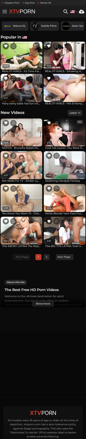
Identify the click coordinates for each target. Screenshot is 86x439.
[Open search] (65, 11)
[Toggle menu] (5, 11)
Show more (43, 303)
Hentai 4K (45, 2)
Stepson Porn (12, 2)
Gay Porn (30, 2)
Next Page (64, 257)
